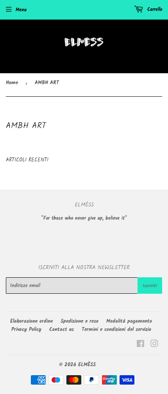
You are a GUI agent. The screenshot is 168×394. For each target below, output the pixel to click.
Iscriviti (150, 285)
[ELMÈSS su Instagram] (154, 345)
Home (12, 83)
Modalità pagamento (129, 321)
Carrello (153, 9)
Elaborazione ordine (31, 321)
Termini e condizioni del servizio (116, 329)
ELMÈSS (87, 365)
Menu (21, 10)
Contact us (61, 329)
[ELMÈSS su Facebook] (140, 345)
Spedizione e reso (79, 321)
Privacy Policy (26, 329)
